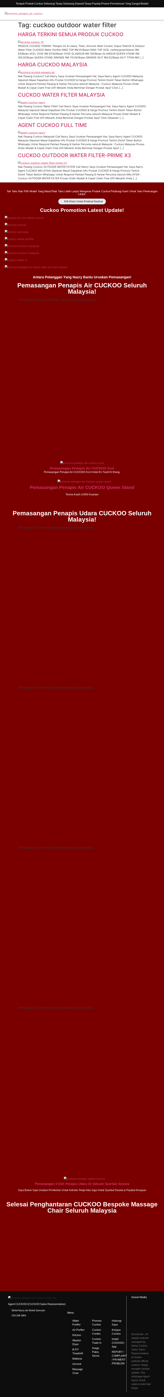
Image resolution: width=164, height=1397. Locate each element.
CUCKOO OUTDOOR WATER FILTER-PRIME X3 (74, 155)
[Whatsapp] (138, 1322)
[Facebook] (138, 1308)
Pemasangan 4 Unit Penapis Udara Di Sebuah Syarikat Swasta (82, 1184)
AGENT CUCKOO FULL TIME (52, 125)
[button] (143, 14)
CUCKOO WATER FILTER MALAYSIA (61, 95)
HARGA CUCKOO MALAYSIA (52, 64)
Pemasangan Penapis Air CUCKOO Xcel (82, 468)
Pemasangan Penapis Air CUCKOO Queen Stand (82, 487)
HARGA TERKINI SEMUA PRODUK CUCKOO (70, 34)
